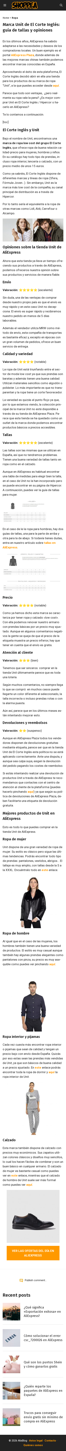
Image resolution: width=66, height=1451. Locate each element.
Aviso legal (36, 1440)
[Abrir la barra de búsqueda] (61, 5)
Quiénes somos (33, 1445)
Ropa (15, 17)
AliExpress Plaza (22, 55)
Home (6, 17)
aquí (56, 85)
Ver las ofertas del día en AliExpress (33, 1253)
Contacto (50, 1440)
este (45, 870)
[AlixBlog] (24, 5)
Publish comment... (36, 1280)
